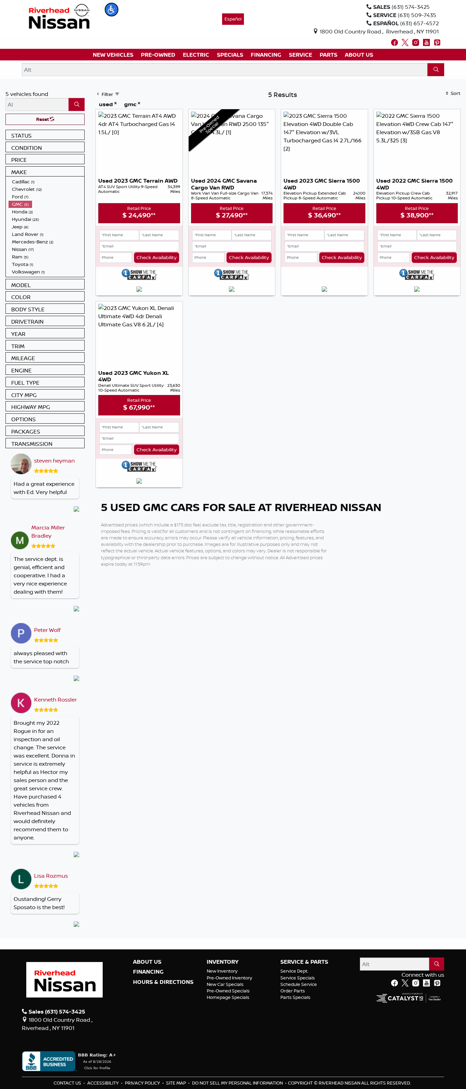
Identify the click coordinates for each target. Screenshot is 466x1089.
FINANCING (148, 972)
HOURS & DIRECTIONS (163, 982)
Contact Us (68, 1083)
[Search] (435, 69)
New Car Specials (225, 984)
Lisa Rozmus (51, 875)
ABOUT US (147, 962)
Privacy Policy (143, 1083)
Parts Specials (295, 997)
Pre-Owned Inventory (229, 978)
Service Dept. (294, 971)
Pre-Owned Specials (228, 991)
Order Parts (292, 991)
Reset (43, 119)
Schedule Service (298, 984)
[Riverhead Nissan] (59, 15)
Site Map (176, 1083)
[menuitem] (46, 181)
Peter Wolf (47, 630)
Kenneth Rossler (55, 699)
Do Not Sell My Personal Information (238, 1083)
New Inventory (222, 971)
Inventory (222, 962)
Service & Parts (304, 962)
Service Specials (297, 978)
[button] (111, 9)
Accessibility (103, 1083)
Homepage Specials (228, 997)
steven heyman (54, 460)
